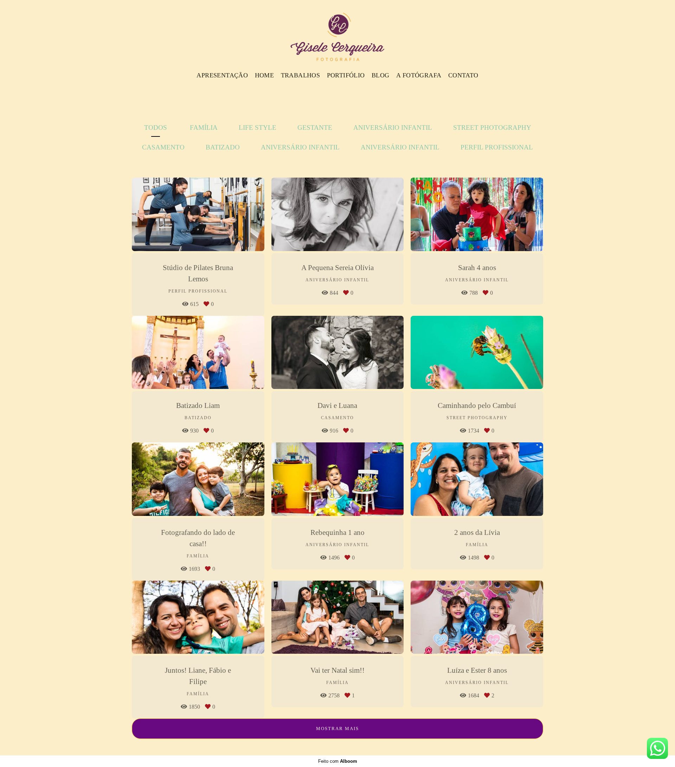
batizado (223, 147)
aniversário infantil (392, 127)
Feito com (337, 761)
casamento (163, 147)
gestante (314, 127)
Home (264, 75)
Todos (155, 127)
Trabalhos (300, 75)
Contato (463, 75)
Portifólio (346, 75)
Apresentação (222, 75)
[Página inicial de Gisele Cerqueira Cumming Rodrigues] (337, 33)
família (204, 127)
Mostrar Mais (337, 728)
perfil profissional (497, 147)
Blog (381, 75)
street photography (492, 127)
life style (257, 127)
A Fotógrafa (418, 75)
